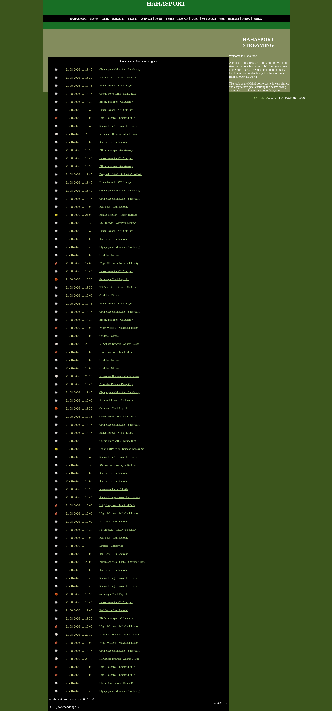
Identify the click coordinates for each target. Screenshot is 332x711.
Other (195, 18)
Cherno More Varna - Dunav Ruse (117, 93)
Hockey (258, 18)
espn (222, 18)
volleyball (147, 18)
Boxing (170, 18)
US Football (209, 18)
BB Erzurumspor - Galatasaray (116, 101)
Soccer (94, 18)
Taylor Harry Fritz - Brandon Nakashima (121, 448)
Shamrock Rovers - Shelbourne (116, 400)
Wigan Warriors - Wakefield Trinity (118, 263)
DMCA (264, 97)
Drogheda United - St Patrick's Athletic (120, 174)
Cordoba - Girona (109, 255)
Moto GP (182, 18)
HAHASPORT (78, 18)
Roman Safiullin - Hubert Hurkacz (118, 214)
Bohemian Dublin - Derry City (116, 384)
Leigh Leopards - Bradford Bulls (117, 117)
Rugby (246, 18)
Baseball (132, 18)
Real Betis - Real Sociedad (113, 142)
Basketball (118, 18)
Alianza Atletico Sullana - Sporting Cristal (122, 561)
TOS (255, 97)
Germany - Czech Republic (114, 279)
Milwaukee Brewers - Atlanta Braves (119, 134)
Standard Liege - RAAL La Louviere (119, 126)
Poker (158, 18)
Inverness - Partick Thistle (113, 489)
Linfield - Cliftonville (111, 545)
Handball (233, 18)
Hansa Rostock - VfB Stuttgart (116, 85)
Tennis (105, 18)
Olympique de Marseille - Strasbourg (119, 69)
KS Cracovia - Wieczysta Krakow (117, 77)
